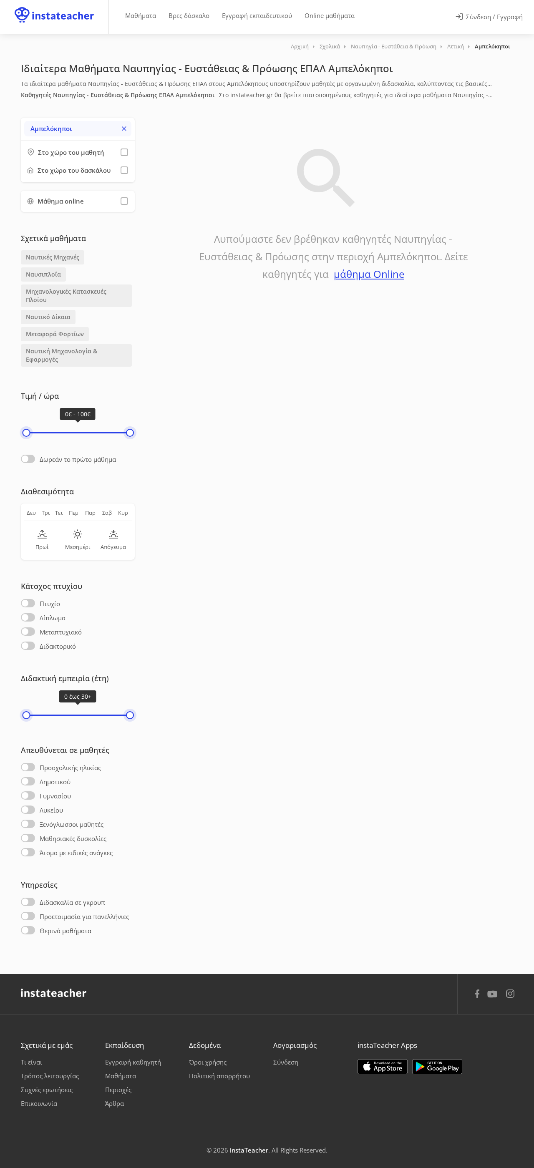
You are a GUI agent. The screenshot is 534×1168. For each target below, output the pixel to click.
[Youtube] (493, 997)
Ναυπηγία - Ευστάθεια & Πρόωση (393, 46)
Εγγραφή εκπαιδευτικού (257, 15)
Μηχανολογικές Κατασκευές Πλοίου (66, 295)
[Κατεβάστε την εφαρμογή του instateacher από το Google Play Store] (437, 1066)
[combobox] (77, 128)
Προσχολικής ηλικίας (70, 767)
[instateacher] (54, 7)
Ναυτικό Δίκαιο (48, 317)
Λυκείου (51, 810)
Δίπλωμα (52, 618)
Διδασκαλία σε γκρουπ (72, 902)
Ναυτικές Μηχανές (52, 257)
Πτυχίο (50, 603)
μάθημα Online (369, 274)
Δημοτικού (55, 782)
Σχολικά (330, 46)
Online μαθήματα (330, 15)
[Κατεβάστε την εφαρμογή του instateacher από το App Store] (383, 1066)
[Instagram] (510, 995)
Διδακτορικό (58, 646)
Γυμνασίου (55, 796)
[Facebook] (477, 995)
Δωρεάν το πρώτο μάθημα (78, 459)
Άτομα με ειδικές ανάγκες (76, 852)
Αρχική (300, 46)
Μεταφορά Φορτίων (55, 334)
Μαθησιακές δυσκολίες (73, 838)
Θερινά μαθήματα (65, 930)
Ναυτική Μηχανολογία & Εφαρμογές (61, 355)
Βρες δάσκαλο (189, 15)
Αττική (455, 46)
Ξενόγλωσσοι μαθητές (71, 824)
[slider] (26, 432)
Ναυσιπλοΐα (43, 274)
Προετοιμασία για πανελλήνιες (84, 916)
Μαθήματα (140, 15)
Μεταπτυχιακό (61, 632)
